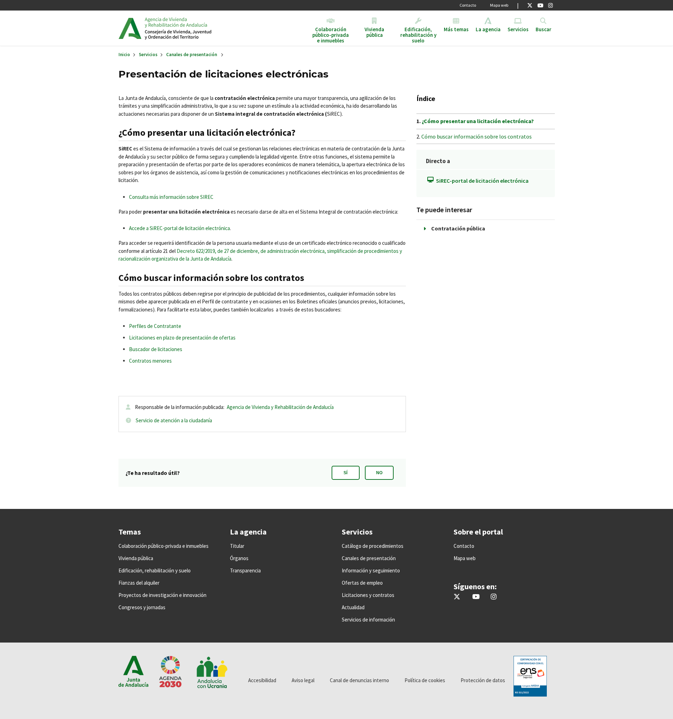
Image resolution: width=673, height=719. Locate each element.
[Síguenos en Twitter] (529, 5)
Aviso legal (303, 680)
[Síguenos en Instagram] (550, 5)
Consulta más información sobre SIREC (171, 197)
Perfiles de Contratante (155, 326)
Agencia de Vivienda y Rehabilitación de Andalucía (280, 407)
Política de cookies (425, 680)
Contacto (468, 5)
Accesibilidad (262, 680)
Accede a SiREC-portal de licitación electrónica (179, 228)
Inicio (198, 28)
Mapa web (499, 5)
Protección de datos (483, 680)
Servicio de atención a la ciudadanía (174, 420)
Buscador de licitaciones (155, 349)
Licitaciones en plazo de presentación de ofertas (182, 337)
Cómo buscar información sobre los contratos (476, 136)
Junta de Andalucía (129, 28)
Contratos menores (150, 360)
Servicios (148, 55)
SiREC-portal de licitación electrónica (482, 180)
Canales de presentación (191, 55)
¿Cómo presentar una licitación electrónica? (478, 121)
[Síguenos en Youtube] (540, 5)
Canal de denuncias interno (359, 680)
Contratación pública (458, 228)
